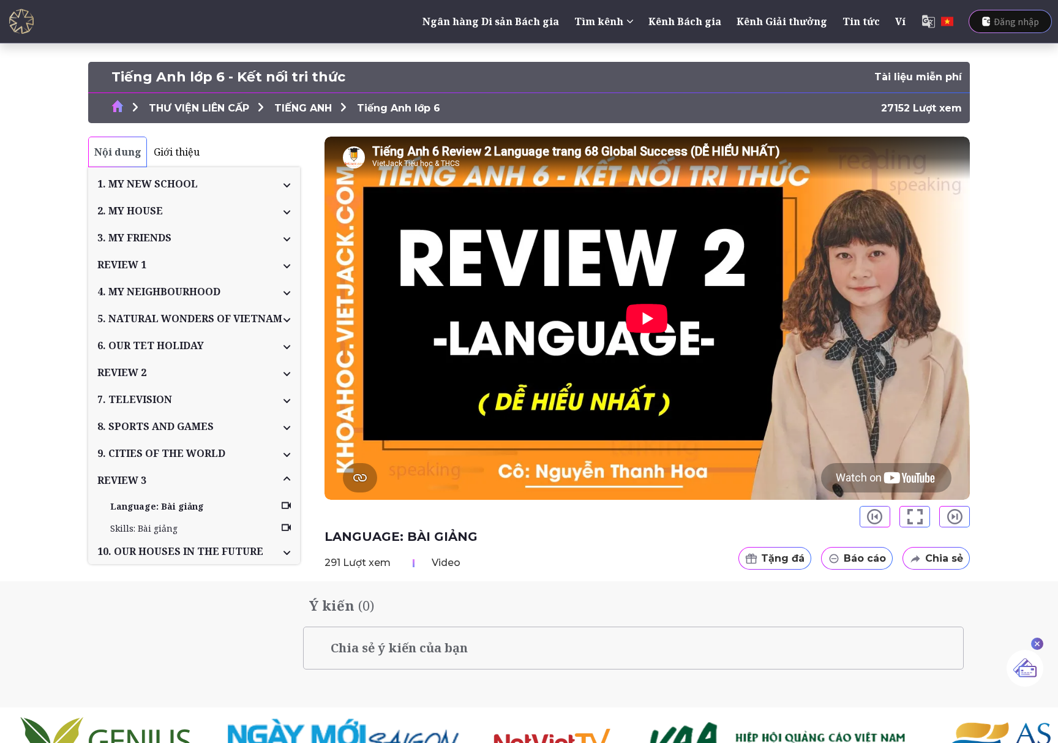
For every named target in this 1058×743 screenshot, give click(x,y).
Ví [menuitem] (900, 21)
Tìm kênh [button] (598, 21)
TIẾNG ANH (303, 108)
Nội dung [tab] (117, 152)
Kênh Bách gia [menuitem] (684, 21)
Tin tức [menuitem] (861, 21)
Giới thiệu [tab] (177, 152)
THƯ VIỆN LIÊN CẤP (199, 108)
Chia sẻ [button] (944, 558)
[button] (194, 183)
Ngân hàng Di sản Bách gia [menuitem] (490, 21)
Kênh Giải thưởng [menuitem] (782, 21)
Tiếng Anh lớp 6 (398, 108)
